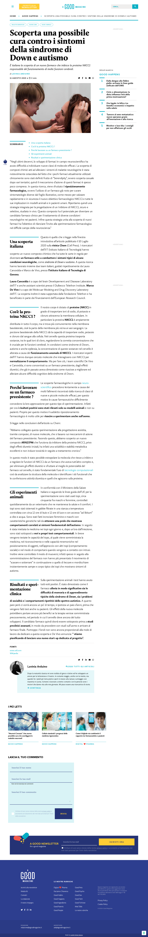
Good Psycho (79, 891)
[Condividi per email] (89, 78)
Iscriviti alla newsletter (29, 887)
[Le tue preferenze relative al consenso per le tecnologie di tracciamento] (144, 933)
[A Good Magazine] (74, 6)
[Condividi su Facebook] (82, 78)
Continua (35, 688)
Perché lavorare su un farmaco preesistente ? (51, 150)
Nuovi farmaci (46, 24)
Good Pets (78, 887)
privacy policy (46, 811)
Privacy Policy (103, 900)
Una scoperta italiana (40, 142)
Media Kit (24, 891)
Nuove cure (33, 24)
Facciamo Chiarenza (61, 891)
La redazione (25, 899)
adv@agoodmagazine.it (62, 927)
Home (13, 16)
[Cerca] (135, 6)
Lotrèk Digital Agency (76, 935)
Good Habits (58, 895)
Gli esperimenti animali (41, 154)
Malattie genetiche (18, 24)
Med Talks (78, 906)
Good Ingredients (60, 903)
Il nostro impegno (27, 903)
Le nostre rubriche (81, 910)
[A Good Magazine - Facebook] (25, 910)
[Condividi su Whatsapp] (93, 78)
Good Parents (58, 906)
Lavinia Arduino (21, 74)
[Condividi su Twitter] (79, 78)
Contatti (24, 895)
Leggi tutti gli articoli (80, 666)
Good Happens (30, 16)
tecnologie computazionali (79, 470)
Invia (63, 814)
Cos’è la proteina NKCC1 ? (43, 146)
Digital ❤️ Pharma (85, 744)
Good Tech (79, 899)
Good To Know (80, 903)
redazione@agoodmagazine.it (31, 927)
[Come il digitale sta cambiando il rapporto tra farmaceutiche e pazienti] (91, 721)
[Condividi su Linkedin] (86, 78)
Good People (58, 910)
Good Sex (78, 895)
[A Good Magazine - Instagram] (28, 910)
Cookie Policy (103, 904)
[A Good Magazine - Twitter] (22, 910)
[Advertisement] (118, 47)
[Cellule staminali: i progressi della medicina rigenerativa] (57, 721)
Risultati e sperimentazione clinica (46, 157)
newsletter (29, 7)
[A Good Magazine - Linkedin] (30, 910)
